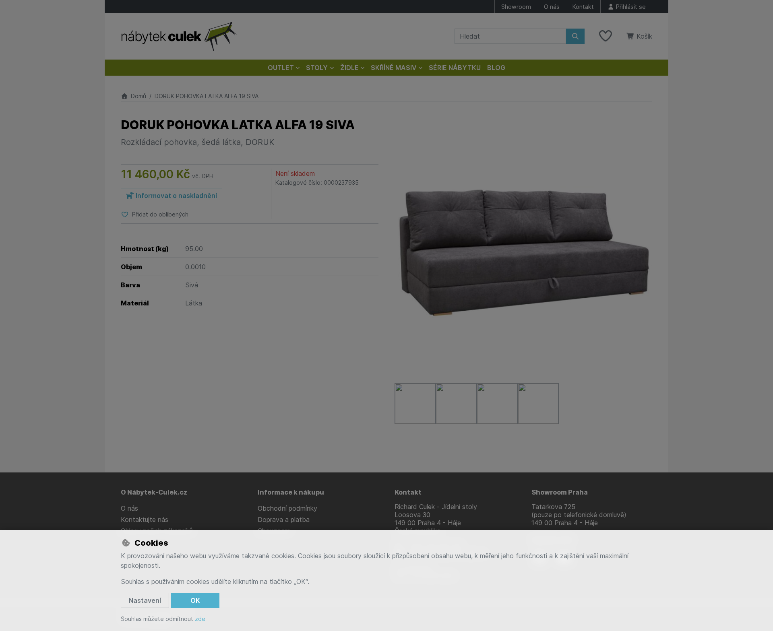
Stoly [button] (317, 68)
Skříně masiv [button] (394, 68)
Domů (138, 96)
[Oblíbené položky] (605, 36)
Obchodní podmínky (287, 508)
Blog (496, 68)
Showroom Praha (559, 492)
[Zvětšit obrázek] (523, 246)
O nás (552, 6)
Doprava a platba (284, 520)
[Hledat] (575, 36)
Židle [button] (349, 68)
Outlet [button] (281, 68)
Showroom (516, 6)
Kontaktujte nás (144, 520)
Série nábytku (455, 68)
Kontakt (583, 6)
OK (195, 600)
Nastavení (145, 600)
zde (200, 618)
